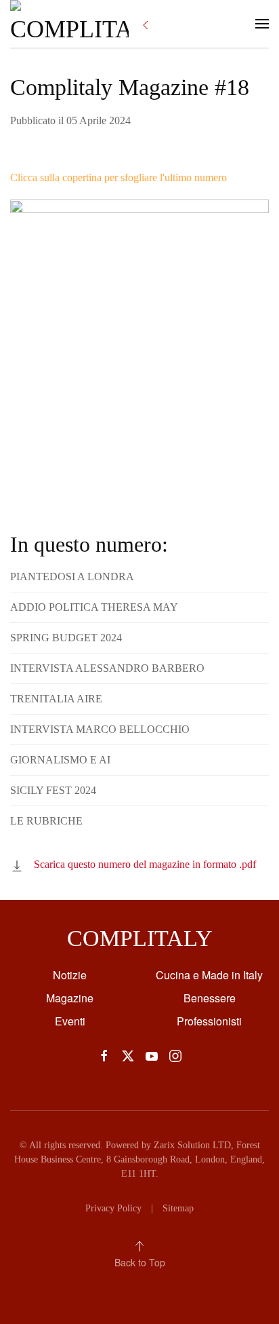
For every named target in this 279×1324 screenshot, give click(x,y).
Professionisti (209, 1021)
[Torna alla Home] (69, 24)
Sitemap (178, 1208)
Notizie (70, 975)
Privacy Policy (113, 1208)
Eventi (70, 1021)
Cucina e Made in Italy (209, 975)
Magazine (69, 998)
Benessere (210, 998)
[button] (262, 24)
